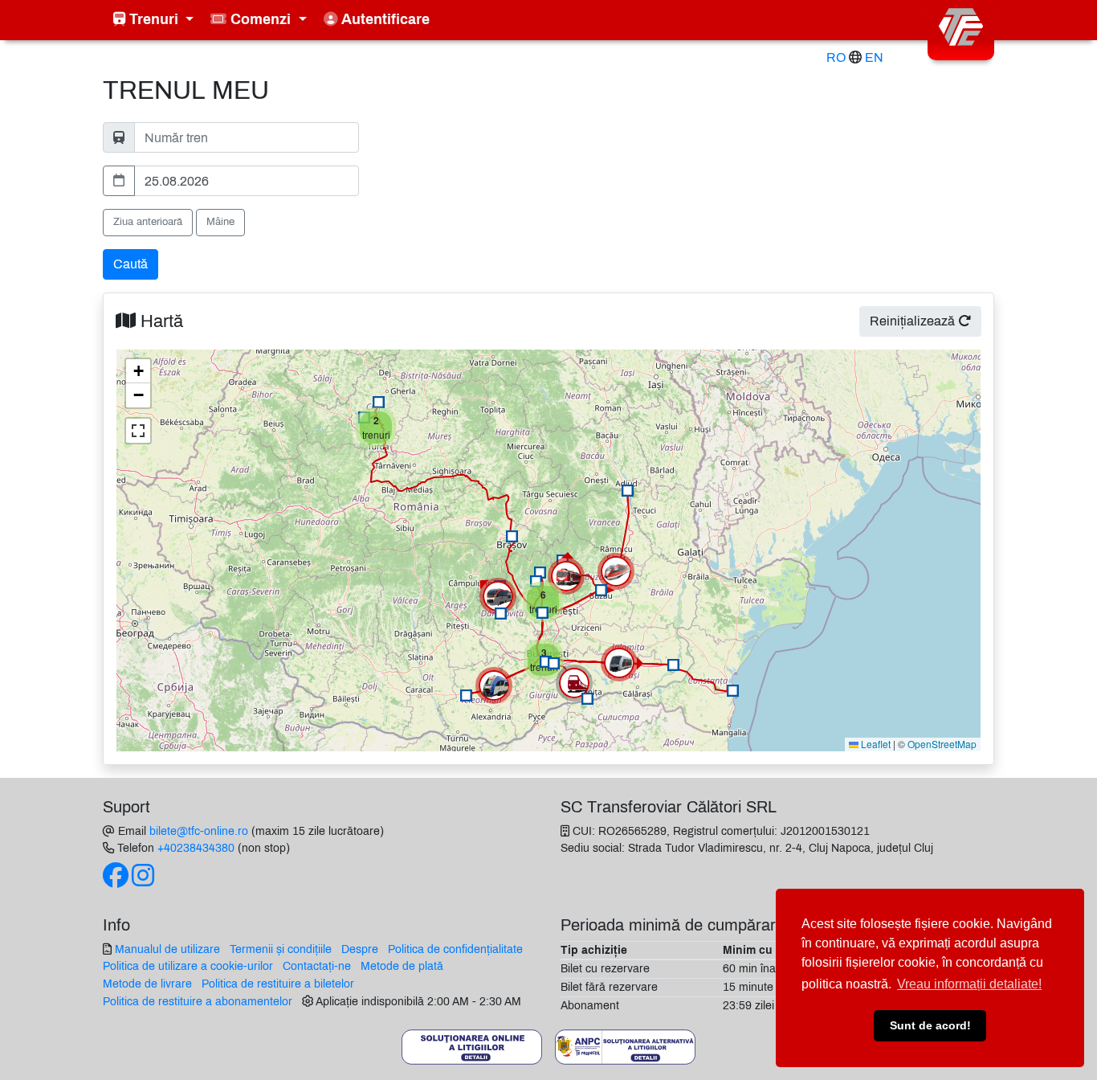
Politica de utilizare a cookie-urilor (188, 965)
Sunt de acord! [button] (930, 1025)
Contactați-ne (317, 965)
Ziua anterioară (147, 221)
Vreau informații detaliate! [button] (969, 984)
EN (874, 57)
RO (836, 57)
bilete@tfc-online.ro (198, 830)
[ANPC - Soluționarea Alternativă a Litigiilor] (625, 1046)
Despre (359, 949)
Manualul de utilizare (167, 949)
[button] (512, 536)
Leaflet (874, 744)
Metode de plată (402, 965)
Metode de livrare (147, 983)
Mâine (220, 221)
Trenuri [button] (153, 19)
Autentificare (384, 19)
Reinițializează (914, 321)
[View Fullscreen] (138, 431)
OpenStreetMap (942, 744)
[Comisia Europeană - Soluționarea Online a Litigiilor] (472, 1046)
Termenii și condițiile (281, 949)
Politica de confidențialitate (455, 949)
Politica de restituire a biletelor (278, 983)
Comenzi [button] (260, 19)
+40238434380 (195, 847)
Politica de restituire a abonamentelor (197, 1001)
